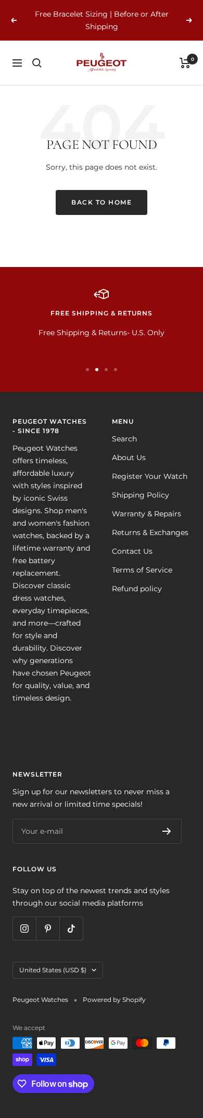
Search (124, 438)
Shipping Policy (140, 495)
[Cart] (185, 63)
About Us (129, 457)
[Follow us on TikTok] (71, 928)
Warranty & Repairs (146, 513)
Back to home (101, 202)
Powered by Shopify (114, 999)
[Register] (166, 831)
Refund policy (137, 588)
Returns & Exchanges (150, 532)
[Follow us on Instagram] (24, 928)
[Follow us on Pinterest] (47, 928)
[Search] (37, 63)
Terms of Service (142, 570)
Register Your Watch (149, 476)
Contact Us (132, 551)
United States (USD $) (52, 970)
